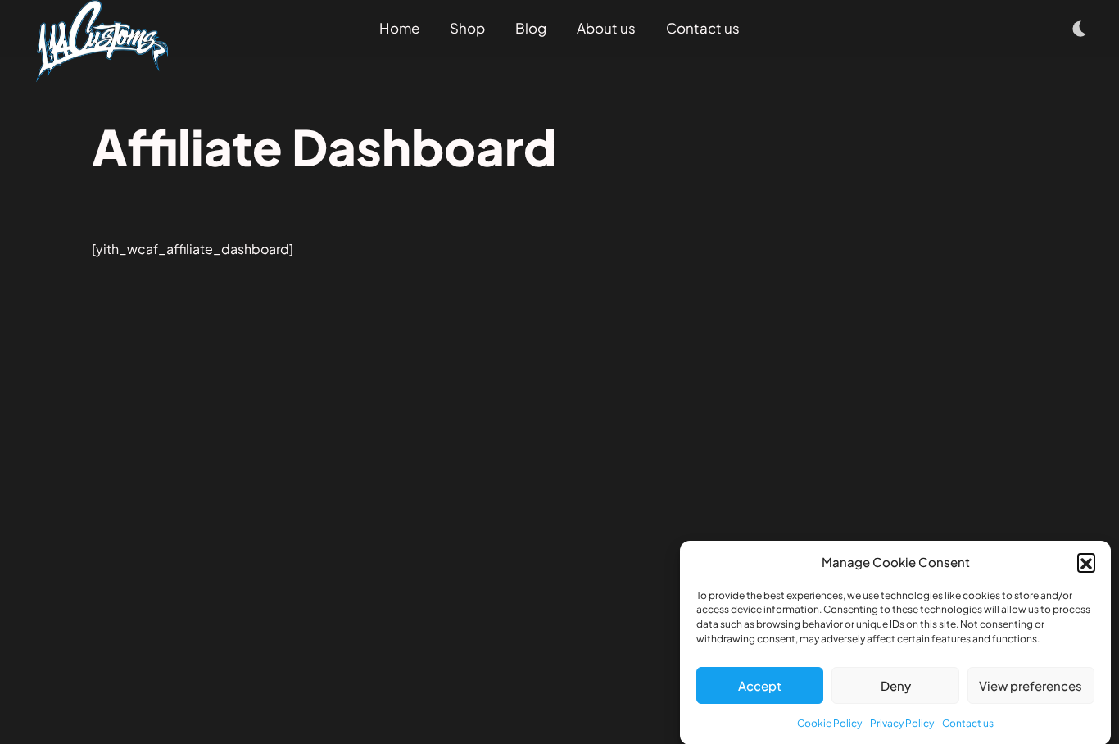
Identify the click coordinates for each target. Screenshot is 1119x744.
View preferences (1030, 685)
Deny (896, 685)
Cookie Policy (829, 723)
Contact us (968, 723)
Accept (759, 685)
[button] (1086, 562)
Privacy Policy (902, 723)
